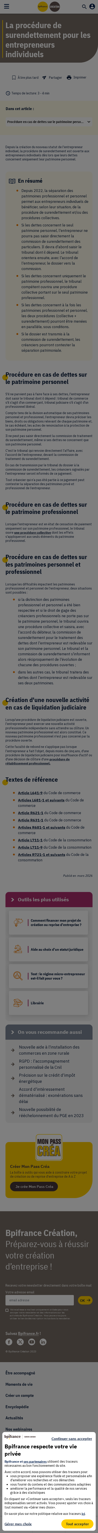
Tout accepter (77, 1524)
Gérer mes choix (18, 1524)
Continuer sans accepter (72, 1438)
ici (83, 1514)
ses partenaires (35, 1461)
